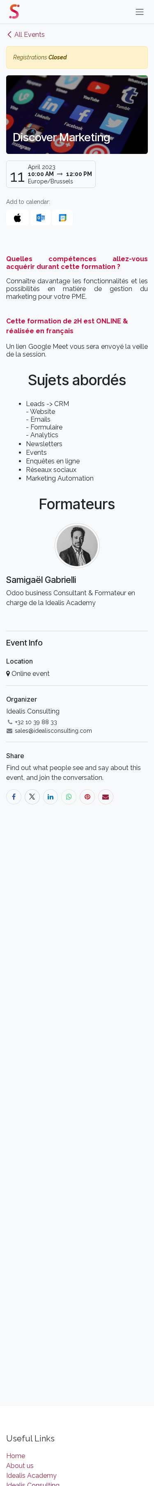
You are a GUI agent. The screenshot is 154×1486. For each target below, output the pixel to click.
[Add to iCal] (17, 218)
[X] (32, 796)
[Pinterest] (87, 796)
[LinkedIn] (50, 796)
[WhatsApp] (68, 796)
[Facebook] (13, 796)
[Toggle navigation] (139, 11)
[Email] (105, 796)
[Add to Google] (62, 218)
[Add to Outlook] (40, 218)
